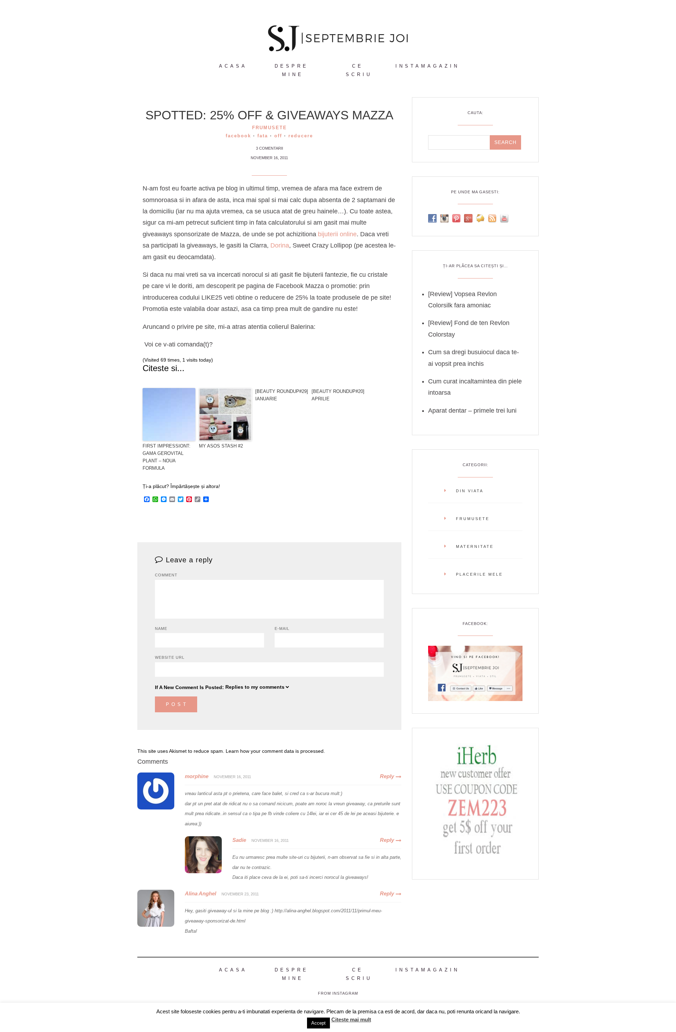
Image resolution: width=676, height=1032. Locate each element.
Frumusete (269, 127)
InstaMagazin (427, 66)
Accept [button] (318, 1023)
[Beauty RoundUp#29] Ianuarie (281, 395)
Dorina (279, 245)
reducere (300, 135)
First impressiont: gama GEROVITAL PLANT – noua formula (166, 456)
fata (262, 135)
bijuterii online (337, 234)
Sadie (239, 840)
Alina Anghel (200, 893)
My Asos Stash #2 (221, 446)
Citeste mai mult (351, 1019)
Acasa (233, 66)
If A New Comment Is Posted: (189, 687)
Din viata (469, 491)
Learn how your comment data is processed (275, 751)
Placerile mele (479, 574)
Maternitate (475, 546)
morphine (196, 776)
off (278, 135)
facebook (238, 135)
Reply (387, 776)
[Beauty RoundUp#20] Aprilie (338, 395)
